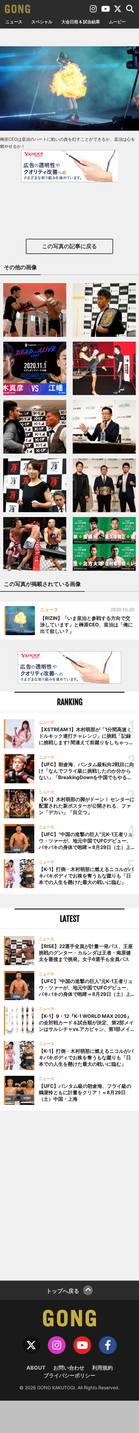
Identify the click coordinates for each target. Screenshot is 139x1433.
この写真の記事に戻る (69, 246)
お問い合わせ (68, 1367)
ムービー (117, 21)
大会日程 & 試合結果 (80, 21)
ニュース (13, 21)
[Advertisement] (69, 1194)
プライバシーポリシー (69, 1375)
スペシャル (41, 21)
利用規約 (102, 1367)
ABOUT (36, 1367)
